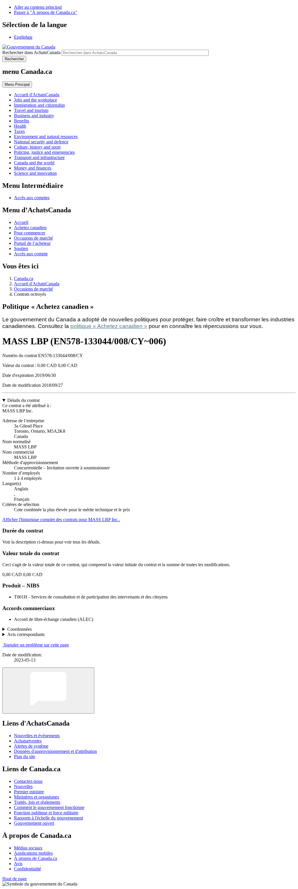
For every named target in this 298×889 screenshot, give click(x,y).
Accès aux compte (31, 253)
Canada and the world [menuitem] (34, 162)
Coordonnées (19, 629)
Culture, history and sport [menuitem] (37, 147)
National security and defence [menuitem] (41, 141)
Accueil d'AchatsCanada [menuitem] (36, 94)
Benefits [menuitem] (21, 120)
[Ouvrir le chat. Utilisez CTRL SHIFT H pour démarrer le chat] (48, 690)
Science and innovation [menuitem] (35, 173)
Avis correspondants (26, 634)
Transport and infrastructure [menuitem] (39, 157)
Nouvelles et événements (37, 735)
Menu (17, 84)
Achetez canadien (30, 227)
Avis (18, 863)
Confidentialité (27, 868)
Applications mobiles (33, 853)
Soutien (21, 248)
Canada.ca (23, 278)
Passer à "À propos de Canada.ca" (45, 12)
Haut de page (14, 878)
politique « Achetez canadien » (108, 326)
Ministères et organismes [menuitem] (36, 796)
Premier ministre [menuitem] (29, 791)
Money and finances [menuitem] (32, 167)
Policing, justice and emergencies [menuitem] (44, 152)
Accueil (21, 222)
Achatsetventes (28, 740)
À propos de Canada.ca (35, 858)
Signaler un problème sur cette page (36, 644)
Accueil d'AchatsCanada (36, 283)
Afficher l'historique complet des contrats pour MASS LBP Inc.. (61, 519)
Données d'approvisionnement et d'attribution (55, 751)
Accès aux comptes (31, 197)
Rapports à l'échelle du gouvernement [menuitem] (48, 817)
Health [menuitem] (20, 126)
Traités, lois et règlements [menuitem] (37, 802)
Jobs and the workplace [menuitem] (35, 99)
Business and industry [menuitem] (34, 115)
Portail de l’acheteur (32, 243)
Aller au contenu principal (38, 7)
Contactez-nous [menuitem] (28, 781)
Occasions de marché (33, 238)
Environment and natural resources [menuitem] (46, 136)
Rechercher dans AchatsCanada (31, 52)
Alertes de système (31, 746)
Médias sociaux (28, 847)
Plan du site (24, 756)
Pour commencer (29, 232)
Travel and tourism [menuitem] (31, 110)
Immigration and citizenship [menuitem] (39, 105)
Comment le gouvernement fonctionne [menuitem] (49, 807)
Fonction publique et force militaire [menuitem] (46, 812)
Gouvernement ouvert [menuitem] (34, 823)
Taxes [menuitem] (19, 131)
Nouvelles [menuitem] (23, 786)
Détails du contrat (23, 400)
